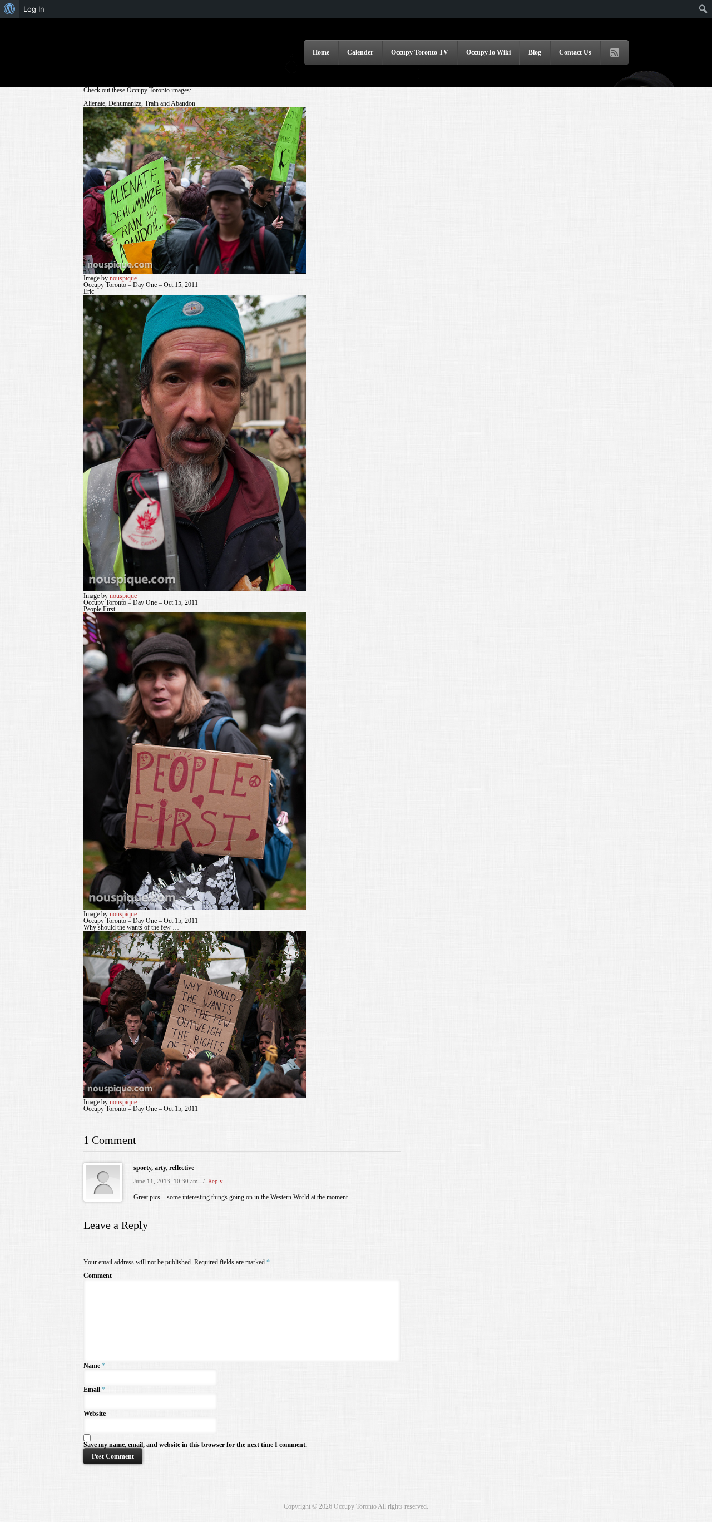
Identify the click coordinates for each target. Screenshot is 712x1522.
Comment (97, 1275)
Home (321, 52)
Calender (360, 52)
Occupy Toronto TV (419, 52)
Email (91, 1389)
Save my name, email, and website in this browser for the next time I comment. (195, 1445)
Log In (33, 8)
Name (91, 1366)
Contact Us (575, 52)
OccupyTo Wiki (488, 52)
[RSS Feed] (614, 52)
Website (94, 1413)
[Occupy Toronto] (147, 72)
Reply (215, 1181)
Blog (534, 52)
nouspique (123, 278)
